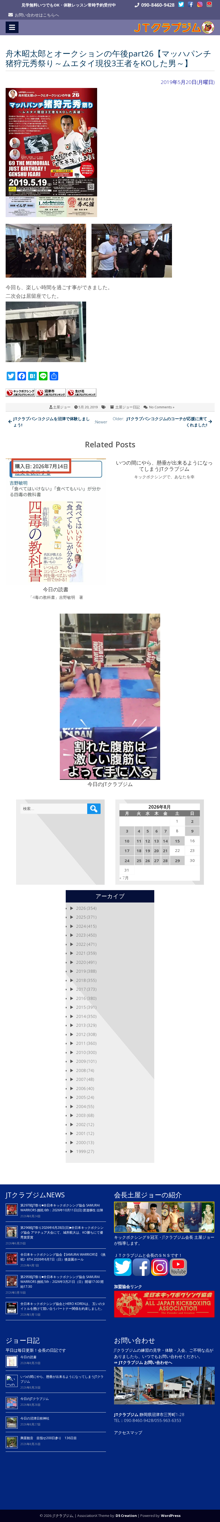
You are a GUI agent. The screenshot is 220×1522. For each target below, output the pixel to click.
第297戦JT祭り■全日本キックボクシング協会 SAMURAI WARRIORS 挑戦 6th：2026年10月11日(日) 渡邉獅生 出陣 (61, 1207)
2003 (81, 1115)
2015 (81, 1007)
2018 (81, 980)
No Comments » (161, 407)
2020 (81, 962)
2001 (81, 1133)
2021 (81, 953)
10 (126, 841)
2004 (81, 1106)
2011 (81, 1043)
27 (156, 860)
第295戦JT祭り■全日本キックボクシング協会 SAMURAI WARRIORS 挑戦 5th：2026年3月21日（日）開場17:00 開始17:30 (62, 1282)
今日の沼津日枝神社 (34, 1418)
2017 (81, 989)
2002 (81, 1124)
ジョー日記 (23, 1340)
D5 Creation (126, 1515)
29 (177, 860)
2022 (81, 944)
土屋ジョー (62, 407)
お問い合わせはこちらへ (37, 14)
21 (165, 850)
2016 (81, 998)
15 (177, 841)
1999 (81, 1151)
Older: (160, 421)
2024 (81, 926)
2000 (81, 1142)
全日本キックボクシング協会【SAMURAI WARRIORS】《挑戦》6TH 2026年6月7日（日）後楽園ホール (62, 1257)
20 (156, 850)
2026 (81, 908)
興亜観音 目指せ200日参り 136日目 (50, 1438)
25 (139, 860)
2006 (81, 1088)
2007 (81, 1079)
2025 (81, 917)
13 (156, 841)
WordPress (171, 1515)
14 (165, 841)
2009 (81, 1061)
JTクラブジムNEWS (35, 1194)
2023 (81, 935)
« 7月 (124, 877)
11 (139, 841)
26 (147, 860)
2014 (81, 1016)
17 (126, 850)
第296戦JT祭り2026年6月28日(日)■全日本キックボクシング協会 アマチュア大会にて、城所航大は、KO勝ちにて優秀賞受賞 (62, 1232)
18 (139, 850)
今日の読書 (28, 1357)
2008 (81, 1070)
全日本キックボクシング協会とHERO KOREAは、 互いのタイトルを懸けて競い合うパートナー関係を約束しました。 (62, 1306)
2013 (81, 1025)
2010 (81, 1052)
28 (165, 860)
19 (147, 850)
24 (126, 860)
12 (147, 841)
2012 (81, 1034)
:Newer (60, 421)
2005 (81, 1097)
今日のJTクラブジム (34, 1398)
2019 (81, 971)
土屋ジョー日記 (127, 407)
